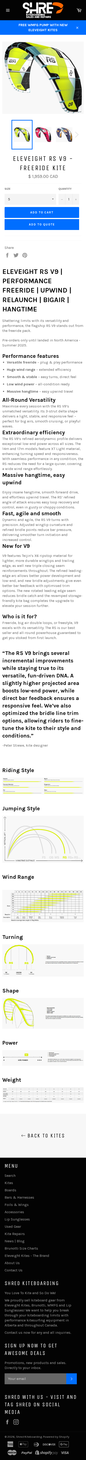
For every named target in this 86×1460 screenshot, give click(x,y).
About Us (12, 1263)
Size (8, 188)
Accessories (14, 1212)
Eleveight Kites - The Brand (27, 1255)
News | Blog (15, 1241)
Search (10, 1175)
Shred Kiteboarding (29, 1436)
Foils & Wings (17, 1204)
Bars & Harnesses (19, 1197)
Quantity (65, 188)
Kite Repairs (15, 1234)
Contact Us (13, 1270)
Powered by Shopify (56, 1436)
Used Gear (13, 1226)
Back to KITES (45, 1135)
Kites (9, 1183)
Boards (10, 1190)
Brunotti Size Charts (21, 1248)
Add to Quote (42, 224)
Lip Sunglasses (17, 1219)
